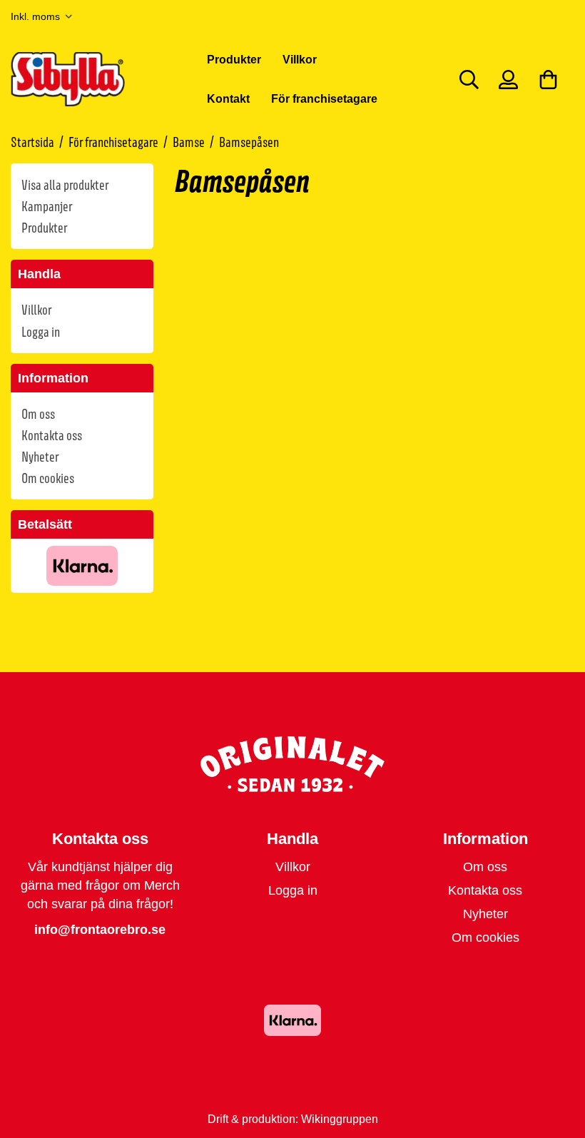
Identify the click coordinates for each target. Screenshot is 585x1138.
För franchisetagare (324, 98)
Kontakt (228, 98)
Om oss (38, 414)
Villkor (300, 59)
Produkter (234, 59)
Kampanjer (46, 206)
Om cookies (47, 478)
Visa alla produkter (64, 185)
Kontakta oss (51, 435)
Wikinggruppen (339, 1118)
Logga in (40, 332)
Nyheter (39, 456)
